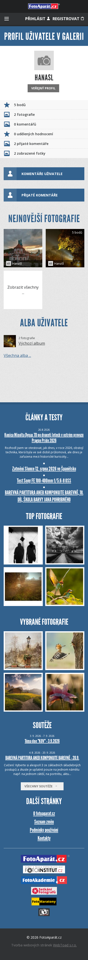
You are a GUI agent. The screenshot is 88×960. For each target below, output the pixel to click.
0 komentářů (25, 124)
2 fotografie (24, 114)
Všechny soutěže (39, 786)
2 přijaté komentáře (31, 143)
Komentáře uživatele (42, 173)
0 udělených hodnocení (33, 134)
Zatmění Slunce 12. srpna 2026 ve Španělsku (44, 468)
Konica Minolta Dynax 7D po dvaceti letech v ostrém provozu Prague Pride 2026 (44, 437)
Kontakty (44, 838)
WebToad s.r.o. (65, 945)
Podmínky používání (44, 830)
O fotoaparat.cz (44, 813)
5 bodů (20, 104)
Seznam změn (44, 821)
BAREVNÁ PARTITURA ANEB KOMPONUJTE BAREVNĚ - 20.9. (42, 758)
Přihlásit (35, 18)
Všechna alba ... (17, 355)
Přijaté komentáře (40, 195)
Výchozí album (32, 343)
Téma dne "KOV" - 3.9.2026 (42, 741)
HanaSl (17, 263)
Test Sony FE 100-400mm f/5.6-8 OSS (44, 480)
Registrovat (66, 18)
